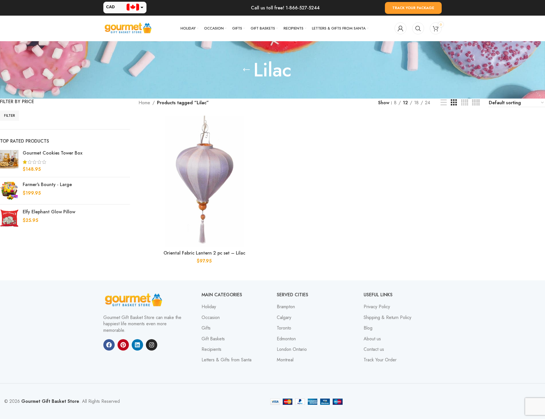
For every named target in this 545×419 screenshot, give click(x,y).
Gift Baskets (213, 339)
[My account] (400, 28)
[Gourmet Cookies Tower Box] (9, 161)
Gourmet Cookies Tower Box (52, 153)
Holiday (209, 307)
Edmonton (286, 339)
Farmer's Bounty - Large (47, 185)
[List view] (444, 103)
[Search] (418, 28)
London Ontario (292, 349)
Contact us (374, 349)
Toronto (284, 328)
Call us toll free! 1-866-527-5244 (285, 8)
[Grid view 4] (464, 103)
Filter (9, 115)
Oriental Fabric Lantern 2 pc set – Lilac (204, 253)
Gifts (206, 328)
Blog (368, 328)
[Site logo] (128, 28)
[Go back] (246, 70)
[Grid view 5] (476, 103)
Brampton (286, 307)
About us (372, 339)
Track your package (413, 8)
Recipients (211, 349)
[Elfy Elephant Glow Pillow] (9, 218)
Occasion (211, 317)
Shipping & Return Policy (387, 317)
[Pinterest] (123, 345)
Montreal (285, 360)
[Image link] (134, 300)
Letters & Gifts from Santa (226, 360)
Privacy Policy (377, 307)
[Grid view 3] (454, 103)
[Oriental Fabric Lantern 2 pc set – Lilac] (204, 181)
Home (144, 102)
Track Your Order (380, 360)
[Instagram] (151, 345)
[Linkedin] (137, 345)
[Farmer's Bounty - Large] (9, 191)
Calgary (284, 317)
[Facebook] (109, 345)
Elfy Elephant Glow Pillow (49, 212)
